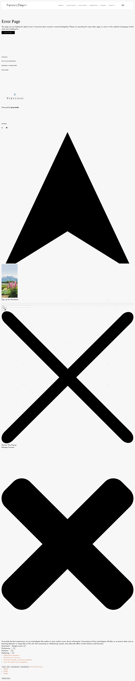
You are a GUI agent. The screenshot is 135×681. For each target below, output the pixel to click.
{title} (6, 669)
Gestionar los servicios (12, 657)
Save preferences (25, 666)
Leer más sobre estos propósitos (15, 662)
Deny (8, 666)
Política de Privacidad (9, 61)
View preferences (15, 666)
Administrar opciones (11, 655)
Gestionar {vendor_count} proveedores (18, 660)
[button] (67, 544)
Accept (3, 666)
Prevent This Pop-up (9, 445)
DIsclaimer (5, 70)
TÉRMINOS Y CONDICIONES (9, 65)
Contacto (5, 57)
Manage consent (6, 678)
